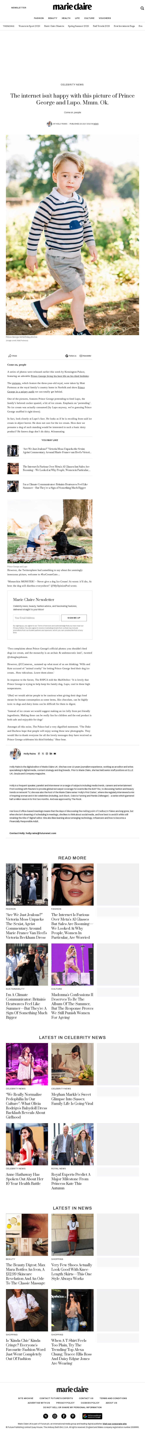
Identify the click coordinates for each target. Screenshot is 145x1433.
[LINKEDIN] (51, 753)
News (96, 124)
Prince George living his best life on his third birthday (60, 376)
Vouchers (105, 18)
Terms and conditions (113, 1398)
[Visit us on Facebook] (63, 1416)
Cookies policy (90, 1403)
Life (77, 18)
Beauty (52, 18)
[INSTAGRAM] (47, 753)
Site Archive (25, 1398)
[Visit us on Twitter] (45, 1416)
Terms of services (45, 626)
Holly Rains (61, 124)
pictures (16, 383)
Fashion (39, 18)
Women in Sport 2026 (29, 26)
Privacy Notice (18, 628)
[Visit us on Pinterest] (72, 1416)
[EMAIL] (54, 753)
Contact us (86, 1398)
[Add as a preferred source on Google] (103, 1416)
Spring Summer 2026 (78, 26)
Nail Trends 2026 (101, 26)
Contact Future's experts (56, 1398)
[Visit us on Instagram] (54, 1416)
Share (14, 356)
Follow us (72, 356)
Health (66, 18)
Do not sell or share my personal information (72, 1407)
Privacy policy (65, 1403)
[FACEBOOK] (39, 753)
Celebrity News (72, 84)
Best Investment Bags (124, 26)
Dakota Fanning (78, 796)
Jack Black (64, 796)
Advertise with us (39, 1403)
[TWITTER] (43, 753)
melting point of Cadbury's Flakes (98, 811)
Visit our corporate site (115, 1424)
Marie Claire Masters (54, 26)
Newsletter (87, 356)
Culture (89, 18)
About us (111, 1403)
